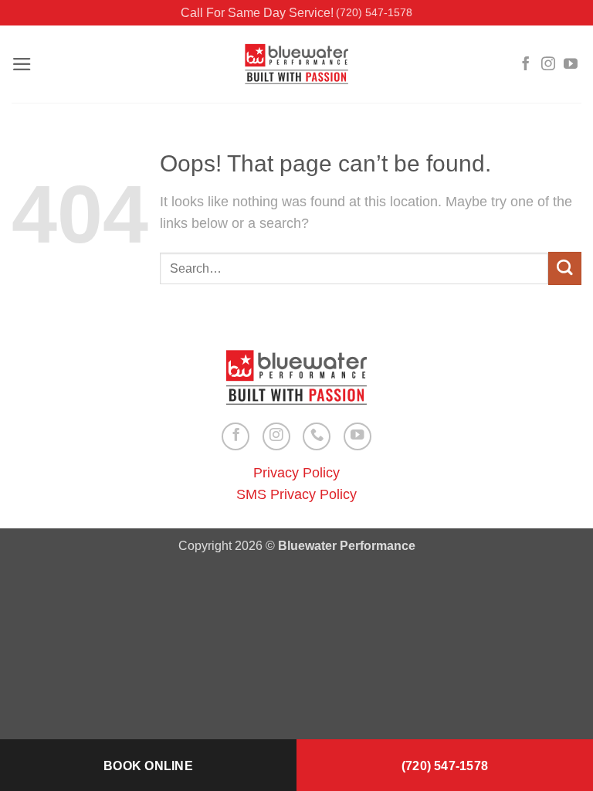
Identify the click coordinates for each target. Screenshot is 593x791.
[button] (22, 64)
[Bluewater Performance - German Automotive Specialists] (296, 64)
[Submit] (564, 268)
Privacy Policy (296, 472)
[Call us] (316, 436)
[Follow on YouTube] (571, 65)
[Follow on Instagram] (548, 65)
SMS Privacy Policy (296, 494)
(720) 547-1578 (374, 12)
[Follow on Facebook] (526, 65)
